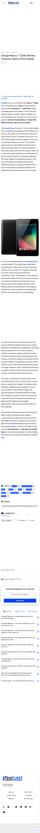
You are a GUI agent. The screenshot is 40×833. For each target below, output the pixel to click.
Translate (32, 520)
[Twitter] (16, 807)
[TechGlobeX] (13, 3)
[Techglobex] (4, 807)
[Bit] (4, 812)
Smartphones (15, 52)
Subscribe (20, 601)
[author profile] (5, 63)
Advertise (29, 795)
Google (4, 103)
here (2, 437)
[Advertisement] (20, 29)
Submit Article (12, 795)
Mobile (7, 52)
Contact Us (29, 792)
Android (15, 424)
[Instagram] (30, 807)
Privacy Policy (29, 798)
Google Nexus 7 (10, 128)
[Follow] (8, 807)
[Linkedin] (21, 807)
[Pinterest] (26, 807)
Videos (12, 798)
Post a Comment (5, 516)
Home (2, 52)
